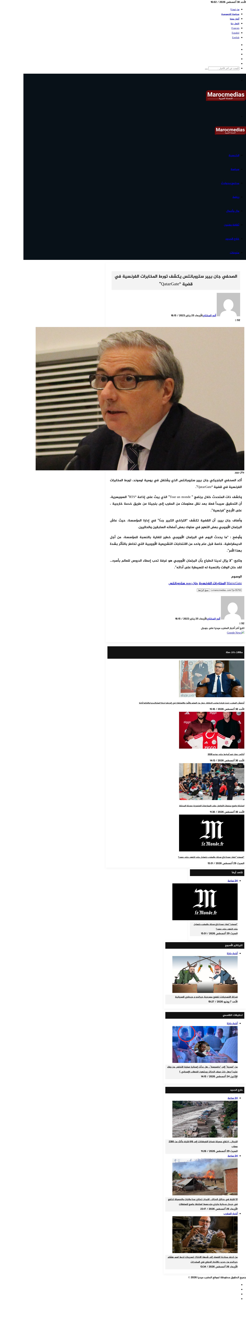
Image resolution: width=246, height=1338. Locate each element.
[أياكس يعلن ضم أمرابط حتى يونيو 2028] (211, 748)
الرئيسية (234, 155)
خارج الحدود (232, 239)
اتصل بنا (235, 24)
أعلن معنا (234, 19)
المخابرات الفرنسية (212, 583)
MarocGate (234, 583)
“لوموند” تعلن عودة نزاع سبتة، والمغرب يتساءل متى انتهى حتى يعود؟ (211, 857)
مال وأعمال (232, 211)
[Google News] (235, 633)
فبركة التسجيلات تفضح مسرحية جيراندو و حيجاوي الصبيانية (206, 997)
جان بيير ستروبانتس (183, 583)
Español (235, 33)
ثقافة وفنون (231, 225)
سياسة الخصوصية (230, 14)
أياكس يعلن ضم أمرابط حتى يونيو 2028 (226, 754)
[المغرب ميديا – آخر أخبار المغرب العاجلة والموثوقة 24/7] (226, 100)
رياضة (235, 197)
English (235, 38)
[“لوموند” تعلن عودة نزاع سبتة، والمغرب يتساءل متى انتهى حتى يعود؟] (211, 851)
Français (235, 28)
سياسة (235, 169)
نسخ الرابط (203, 590)
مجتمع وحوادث (230, 183)
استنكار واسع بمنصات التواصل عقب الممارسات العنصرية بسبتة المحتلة (211, 806)
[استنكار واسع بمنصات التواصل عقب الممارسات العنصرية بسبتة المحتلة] (211, 799)
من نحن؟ (234, 10)
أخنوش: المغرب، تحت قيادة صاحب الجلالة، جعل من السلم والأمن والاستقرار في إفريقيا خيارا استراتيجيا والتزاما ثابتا (191, 703)
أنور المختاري (209, 315)
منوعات (234, 252)
